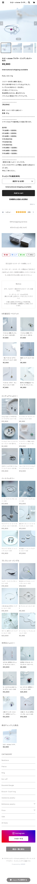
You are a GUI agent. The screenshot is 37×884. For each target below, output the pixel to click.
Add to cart (18, 193)
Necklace (5, 760)
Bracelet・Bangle (8, 785)
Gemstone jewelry (8, 798)
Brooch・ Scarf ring (9, 791)
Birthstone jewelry (8, 804)
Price (4, 810)
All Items (5, 823)
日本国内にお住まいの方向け (18, 199)
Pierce (4, 766)
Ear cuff (4, 779)
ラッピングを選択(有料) (11, 176)
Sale (3, 816)
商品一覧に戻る (18, 849)
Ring (3, 773)
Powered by (16, 864)
